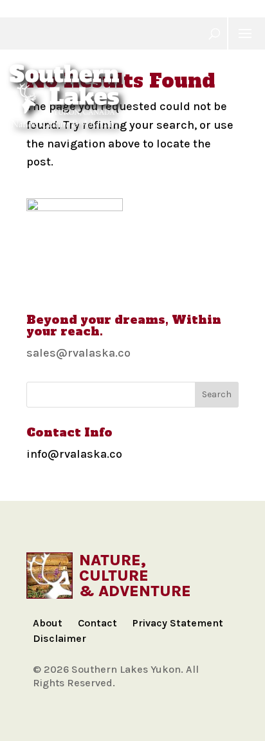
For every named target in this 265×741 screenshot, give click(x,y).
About (47, 623)
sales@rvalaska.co (78, 353)
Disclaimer (59, 638)
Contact (97, 623)
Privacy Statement (177, 623)
